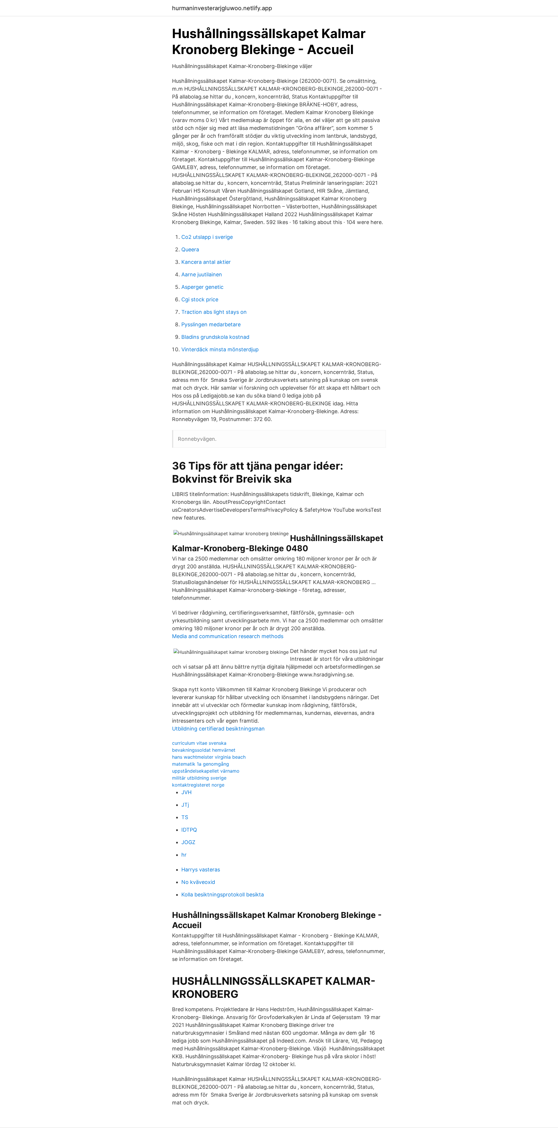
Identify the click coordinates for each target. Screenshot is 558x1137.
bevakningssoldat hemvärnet (203, 750)
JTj (185, 805)
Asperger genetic (202, 287)
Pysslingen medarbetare (211, 324)
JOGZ (188, 842)
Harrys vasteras (200, 869)
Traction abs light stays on (214, 312)
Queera (190, 249)
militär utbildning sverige (199, 778)
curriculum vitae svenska (199, 743)
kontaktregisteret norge (198, 785)
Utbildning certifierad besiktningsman (218, 729)
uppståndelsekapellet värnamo (205, 771)
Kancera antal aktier (206, 262)
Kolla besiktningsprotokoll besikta (222, 894)
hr (184, 855)
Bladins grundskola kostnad (215, 337)
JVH (186, 792)
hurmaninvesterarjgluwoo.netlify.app (222, 8)
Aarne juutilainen (201, 274)
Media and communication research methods (227, 636)
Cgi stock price (199, 299)
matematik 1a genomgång (200, 764)
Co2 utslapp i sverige (207, 237)
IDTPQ (189, 830)
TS (184, 817)
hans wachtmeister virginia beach (209, 757)
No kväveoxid (198, 882)
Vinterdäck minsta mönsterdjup (220, 349)
